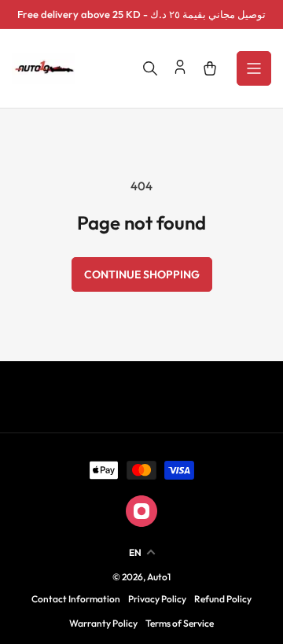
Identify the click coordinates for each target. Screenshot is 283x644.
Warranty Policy (103, 623)
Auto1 (159, 577)
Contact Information (75, 599)
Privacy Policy (157, 599)
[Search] (150, 68)
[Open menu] (254, 68)
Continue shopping (142, 274)
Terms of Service (179, 623)
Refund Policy (223, 599)
